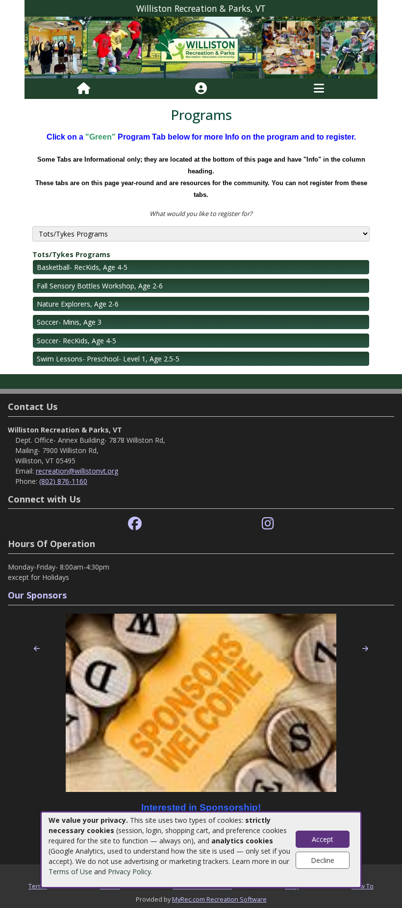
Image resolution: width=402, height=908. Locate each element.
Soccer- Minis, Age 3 (69, 322)
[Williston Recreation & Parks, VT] (201, 46)
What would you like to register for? (201, 213)
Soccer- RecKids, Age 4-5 (76, 340)
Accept (322, 839)
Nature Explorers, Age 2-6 (78, 304)
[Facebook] (135, 524)
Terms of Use (70, 871)
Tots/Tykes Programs (71, 254)
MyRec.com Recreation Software (219, 899)
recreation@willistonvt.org (77, 471)
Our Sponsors (37, 595)
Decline (322, 860)
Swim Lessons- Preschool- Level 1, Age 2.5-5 (108, 358)
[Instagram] (268, 524)
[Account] (201, 88)
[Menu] (319, 88)
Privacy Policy (129, 871)
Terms (37, 886)
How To (363, 886)
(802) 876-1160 (63, 481)
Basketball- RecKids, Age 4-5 (82, 267)
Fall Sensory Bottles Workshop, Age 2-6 (100, 285)
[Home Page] (83, 88)
